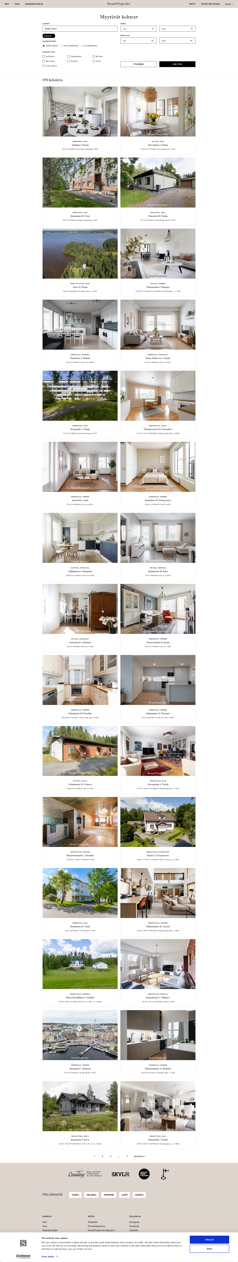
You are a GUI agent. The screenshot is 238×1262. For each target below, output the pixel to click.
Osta (17, 4)
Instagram (134, 1222)
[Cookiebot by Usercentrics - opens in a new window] (23, 1257)
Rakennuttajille (34, 4)
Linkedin (133, 1230)
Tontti (98, 61)
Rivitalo (99, 56)
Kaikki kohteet (52, 45)
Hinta (123, 23)
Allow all (209, 1239)
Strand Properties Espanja (100, 1230)
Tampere (109, 1195)
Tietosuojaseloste (96, 1226)
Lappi (124, 1195)
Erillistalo (50, 56)
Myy (7, 4)
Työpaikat (93, 1222)
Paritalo (74, 61)
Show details (48, 1256)
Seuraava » (139, 1156)
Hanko (139, 1195)
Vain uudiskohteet (70, 45)
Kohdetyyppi (49, 52)
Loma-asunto (51, 66)
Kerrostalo (50, 61)
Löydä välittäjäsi (210, 4)
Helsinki (91, 1195)
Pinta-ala (125, 35)
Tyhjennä (138, 64)
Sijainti (46, 23)
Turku (75, 1195)
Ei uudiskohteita (90, 45)
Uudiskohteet (49, 41)
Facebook (134, 1226)
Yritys (192, 4)
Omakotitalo (76, 56)
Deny (209, 1248)
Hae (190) (177, 64)
